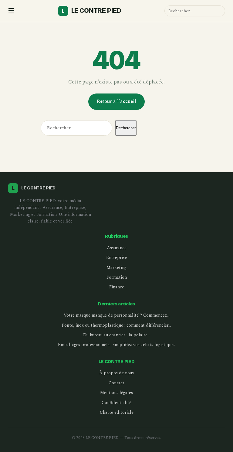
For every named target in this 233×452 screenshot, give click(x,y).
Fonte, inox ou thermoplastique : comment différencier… (116, 325)
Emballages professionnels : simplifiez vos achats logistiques (116, 345)
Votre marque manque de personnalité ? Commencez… (117, 315)
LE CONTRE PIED (91, 11)
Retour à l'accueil (116, 101)
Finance (116, 287)
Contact (116, 383)
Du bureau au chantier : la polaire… (116, 335)
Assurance (117, 248)
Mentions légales (116, 392)
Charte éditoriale (116, 412)
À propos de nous (116, 373)
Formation (116, 277)
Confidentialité (116, 402)
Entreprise (116, 257)
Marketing (116, 267)
